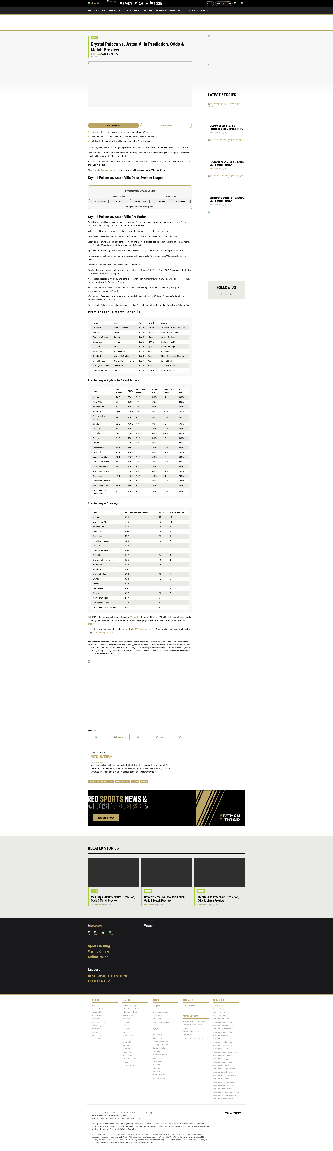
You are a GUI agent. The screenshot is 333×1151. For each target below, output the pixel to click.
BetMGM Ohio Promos (221, 1079)
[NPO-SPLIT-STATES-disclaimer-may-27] (140, 689)
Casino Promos (218, 1006)
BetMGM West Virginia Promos (224, 1096)
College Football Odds (130, 1012)
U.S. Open (156, 1065)
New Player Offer (114, 125)
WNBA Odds (127, 1042)
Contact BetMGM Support (192, 1025)
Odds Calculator (131, 10)
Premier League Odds (130, 1039)
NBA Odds (126, 1026)
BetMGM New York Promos (223, 1072)
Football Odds (97, 1016)
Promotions (174, 10)
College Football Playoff (161, 1042)
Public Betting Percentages (193, 1038)
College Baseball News (130, 1059)
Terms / (228, 1113)
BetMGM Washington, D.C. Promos (226, 1092)
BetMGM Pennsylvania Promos (224, 1082)
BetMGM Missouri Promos (223, 1062)
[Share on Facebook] (119, 737)
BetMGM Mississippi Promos (224, 1059)
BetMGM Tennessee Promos (223, 1085)
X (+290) (119, 201)
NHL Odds (126, 1032)
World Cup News (128, 1065)
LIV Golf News (127, 1016)
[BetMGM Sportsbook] (97, 3)
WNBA (151, 10)
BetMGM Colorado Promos (223, 1026)
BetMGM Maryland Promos (223, 1049)
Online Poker (98, 957)
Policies (237, 1113)
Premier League (122, 781)
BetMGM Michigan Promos (223, 1055)
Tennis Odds (96, 1039)
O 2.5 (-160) (160, 201)
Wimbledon (157, 1068)
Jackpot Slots (158, 1006)
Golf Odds (96, 1019)
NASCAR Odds (97, 1032)
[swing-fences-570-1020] (226, 243)
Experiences (161, 10)
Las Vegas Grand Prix (160, 1045)
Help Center (99, 981)
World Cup (156, 1071)
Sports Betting (99, 946)
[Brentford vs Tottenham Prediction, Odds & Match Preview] (219, 872)
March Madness (159, 1078)
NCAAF (96, 10)
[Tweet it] (98, 737)
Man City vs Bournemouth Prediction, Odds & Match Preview (226, 127)
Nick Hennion (96, 54)
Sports (144, 781)
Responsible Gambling (108, 976)
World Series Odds (159, 1075)
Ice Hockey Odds (98, 1022)
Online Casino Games (161, 1012)
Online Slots (157, 1019)
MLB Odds (126, 1019)
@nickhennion (97, 762)
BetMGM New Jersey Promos (224, 1069)
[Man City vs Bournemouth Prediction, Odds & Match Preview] (113, 872)
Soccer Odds (97, 1036)
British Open (157, 1038)
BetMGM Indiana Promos (222, 1032)
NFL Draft (156, 1051)
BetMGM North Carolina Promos (225, 1075)
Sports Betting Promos (221, 1009)
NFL (89, 10)
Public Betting (114, 10)
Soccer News (127, 1052)
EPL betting (134, 617)
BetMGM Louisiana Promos (223, 1046)
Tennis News (127, 1055)
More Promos (166, 125)
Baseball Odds (97, 1006)
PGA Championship (160, 1055)
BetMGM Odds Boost (221, 1019)
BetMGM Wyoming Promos (223, 1099)
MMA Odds (96, 1029)
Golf (144, 10)
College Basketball (159, 1048)
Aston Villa (94, 781)
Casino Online (98, 951)
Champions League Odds (131, 1006)
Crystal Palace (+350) (99, 201)
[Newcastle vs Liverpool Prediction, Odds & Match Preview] (166, 872)
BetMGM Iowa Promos (221, 1036)
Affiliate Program (189, 1006)
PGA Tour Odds (128, 1036)
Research (186, 1028)
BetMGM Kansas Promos (222, 1039)
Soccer (94, 37)
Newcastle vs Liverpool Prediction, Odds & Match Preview (227, 163)
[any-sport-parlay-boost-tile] (226, 75)
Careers (186, 1009)
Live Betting (96, 1026)
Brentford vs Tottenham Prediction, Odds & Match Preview (227, 199)
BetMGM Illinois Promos (222, 1029)
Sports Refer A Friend (221, 1012)
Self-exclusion (188, 1035)
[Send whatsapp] (160, 737)
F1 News (125, 1062)
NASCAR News (127, 1049)
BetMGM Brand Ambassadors (194, 1022)
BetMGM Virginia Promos (222, 1089)
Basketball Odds (98, 1009)
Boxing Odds (96, 1012)
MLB (103, 10)
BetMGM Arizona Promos (222, 1022)
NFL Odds (126, 1029)
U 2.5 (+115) (180, 201)
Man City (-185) (140, 201)
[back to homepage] (112, 3)
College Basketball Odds (131, 1009)
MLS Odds (126, 1022)
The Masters (157, 1061)
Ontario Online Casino (161, 1022)
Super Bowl (157, 1058)
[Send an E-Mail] (140, 737)
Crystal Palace (106, 781)
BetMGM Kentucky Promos (223, 1042)
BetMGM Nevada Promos (222, 1065)
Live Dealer (157, 1009)
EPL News (126, 1046)
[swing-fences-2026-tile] (226, 47)
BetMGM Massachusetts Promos (225, 1052)
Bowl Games (157, 1035)
